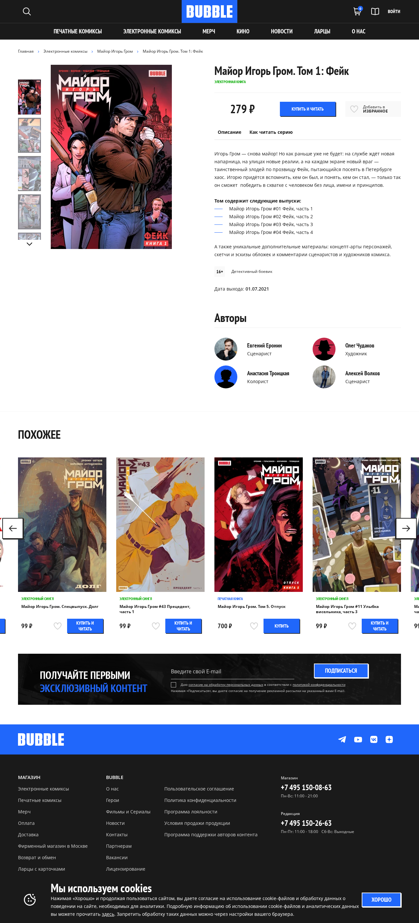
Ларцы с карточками (41, 869)
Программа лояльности (190, 811)
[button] (406, 528)
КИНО (243, 31)
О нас (112, 789)
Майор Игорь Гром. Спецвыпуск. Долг (60, 606)
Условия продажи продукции (197, 823)
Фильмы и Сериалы (128, 811)
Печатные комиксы (78, 31)
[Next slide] (29, 244)
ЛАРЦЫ (322, 31)
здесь (108, 914)
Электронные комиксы (152, 31)
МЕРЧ (209, 31)
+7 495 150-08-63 (306, 787)
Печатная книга (230, 598)
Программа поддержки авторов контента (211, 834)
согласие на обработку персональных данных (226, 684)
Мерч (24, 811)
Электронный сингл (37, 598)
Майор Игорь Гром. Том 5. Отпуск (251, 606)
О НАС (358, 31)
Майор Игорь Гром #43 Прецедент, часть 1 (154, 609)
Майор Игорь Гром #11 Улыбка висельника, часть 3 (347, 609)
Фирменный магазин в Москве (53, 846)
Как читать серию (271, 132)
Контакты (117, 834)
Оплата (26, 823)
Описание (229, 132)
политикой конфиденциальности (319, 684)
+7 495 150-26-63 (306, 823)
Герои (112, 800)
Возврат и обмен (37, 857)
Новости (115, 823)
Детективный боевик (251, 271)
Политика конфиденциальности (200, 800)
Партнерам (119, 846)
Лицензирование (125, 869)
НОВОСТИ (282, 31)
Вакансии (117, 857)
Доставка (28, 834)
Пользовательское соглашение (199, 789)
